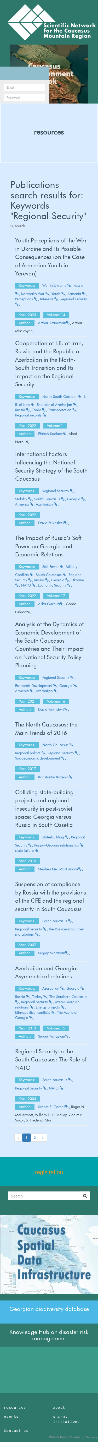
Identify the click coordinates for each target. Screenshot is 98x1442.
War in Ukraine (54, 285)
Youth (56, 294)
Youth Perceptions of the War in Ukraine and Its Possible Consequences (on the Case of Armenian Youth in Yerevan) (51, 257)
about (59, 1408)
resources (49, 131)
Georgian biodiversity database (49, 1308)
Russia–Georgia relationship (57, 845)
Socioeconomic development (38, 758)
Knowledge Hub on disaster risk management (49, 1335)
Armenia (74, 294)
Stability (21, 499)
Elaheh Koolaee (50, 434)
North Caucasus (56, 745)
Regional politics (28, 753)
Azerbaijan (45, 504)
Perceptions (24, 299)
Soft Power (51, 567)
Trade (37, 410)
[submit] (85, 1195)
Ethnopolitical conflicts (33, 1012)
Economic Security (52, 585)
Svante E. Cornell (51, 1107)
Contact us (16, 1431)
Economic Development (34, 686)
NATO (26, 585)
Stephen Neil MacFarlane (58, 869)
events (11, 1416)
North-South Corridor (60, 396)
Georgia (74, 499)
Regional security (29, 415)
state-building (53, 837)
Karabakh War (33, 294)
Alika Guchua (49, 604)
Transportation (60, 410)
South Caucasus (47, 499)
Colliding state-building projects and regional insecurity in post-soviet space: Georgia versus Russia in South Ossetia (44, 808)
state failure (25, 850)
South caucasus (55, 921)
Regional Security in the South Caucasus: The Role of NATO (51, 1059)
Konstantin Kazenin (53, 777)
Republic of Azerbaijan (55, 405)
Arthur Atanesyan (52, 323)
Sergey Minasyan (51, 953)
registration (49, 1172)
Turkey (37, 997)
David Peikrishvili (51, 523)
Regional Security (56, 491)
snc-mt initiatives (66, 1419)
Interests (47, 299)
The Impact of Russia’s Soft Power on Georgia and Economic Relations (48, 546)
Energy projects (48, 1007)
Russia (20, 410)
